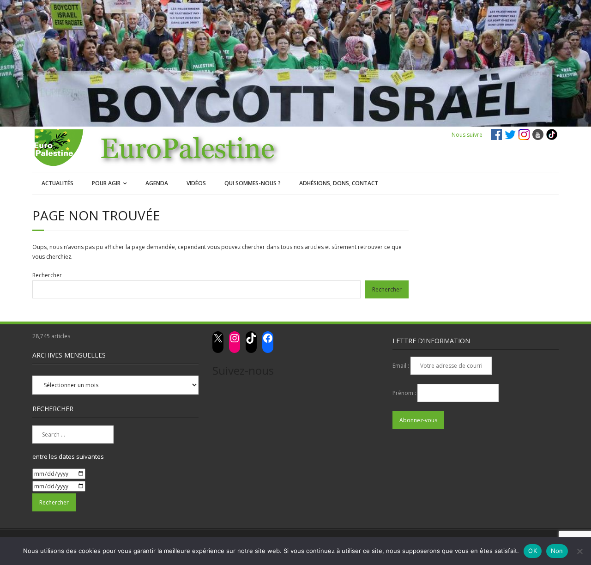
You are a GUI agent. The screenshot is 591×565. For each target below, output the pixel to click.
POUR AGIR (106, 183)
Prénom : (404, 393)
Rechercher (47, 275)
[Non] (579, 551)
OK (532, 550)
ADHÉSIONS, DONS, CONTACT (338, 183)
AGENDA (156, 183)
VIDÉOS (196, 183)
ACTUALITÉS (57, 183)
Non (557, 550)
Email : (401, 366)
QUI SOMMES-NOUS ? (252, 183)
